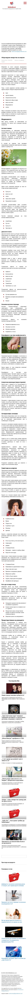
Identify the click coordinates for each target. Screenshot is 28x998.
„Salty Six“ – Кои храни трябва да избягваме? (13, 821)
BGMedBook (12, 7)
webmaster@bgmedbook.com (19, 51)
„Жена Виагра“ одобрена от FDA (13, 738)
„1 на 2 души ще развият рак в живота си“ (12, 759)
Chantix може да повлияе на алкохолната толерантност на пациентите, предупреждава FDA (13, 940)
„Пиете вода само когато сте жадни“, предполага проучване (12, 779)
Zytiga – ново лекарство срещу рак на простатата (14, 800)
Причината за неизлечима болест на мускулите (13, 842)
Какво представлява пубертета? (13, 695)
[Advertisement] (14, 26)
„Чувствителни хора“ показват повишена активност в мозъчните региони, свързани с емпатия (13, 717)
